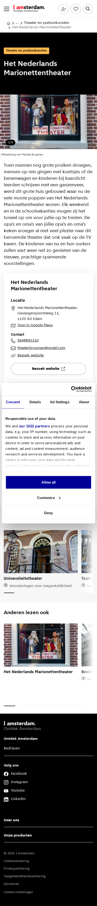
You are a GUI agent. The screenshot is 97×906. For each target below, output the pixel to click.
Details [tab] (35, 402)
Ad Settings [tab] (59, 402)
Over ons (11, 820)
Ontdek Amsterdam (21, 739)
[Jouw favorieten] (76, 9)
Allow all (48, 482)
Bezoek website (30, 355)
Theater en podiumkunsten (46, 23)
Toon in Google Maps (35, 325)
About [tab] (84, 402)
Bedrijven (12, 748)
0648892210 (28, 340)
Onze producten (18, 835)
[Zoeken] (88, 9)
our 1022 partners (34, 426)
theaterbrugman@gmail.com (41, 348)
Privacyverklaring (16, 868)
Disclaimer (11, 884)
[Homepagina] (8, 23)
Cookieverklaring (16, 861)
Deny (48, 513)
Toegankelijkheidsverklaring (24, 876)
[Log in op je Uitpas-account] (63, 9)
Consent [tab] (13, 402)
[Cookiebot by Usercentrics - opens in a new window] (71, 389)
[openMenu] (6, 9)
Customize (46, 497)
